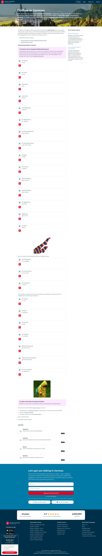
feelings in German (33, 410)
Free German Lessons (36, 537)
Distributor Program (88, 532)
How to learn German (36, 539)
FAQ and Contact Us (62, 524)
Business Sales (86, 528)
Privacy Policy (61, 532)
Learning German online (27, 42)
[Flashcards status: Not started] (20, 431)
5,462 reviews (56, 516)
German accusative (36, 414)
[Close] (17, 535)
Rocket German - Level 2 (37, 528)
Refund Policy (61, 530)
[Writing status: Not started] (20, 449)
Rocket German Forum (36, 536)
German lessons (36, 407)
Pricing (78, 1)
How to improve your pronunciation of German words (33, 40)
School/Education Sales (89, 536)
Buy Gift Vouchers (62, 526)
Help (84, 2)
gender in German (28, 412)
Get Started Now (9, 552)
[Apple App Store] (13, 530)
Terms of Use (61, 534)
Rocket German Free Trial (37, 524)
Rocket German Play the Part (38, 532)
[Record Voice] (20, 65)
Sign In (98, 2)
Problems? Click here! (38, 56)
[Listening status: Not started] (20, 440)
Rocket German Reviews (37, 534)
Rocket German (34, 526)
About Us (91, 2)
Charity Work (86, 530)
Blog (83, 526)
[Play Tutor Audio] (20, 61)
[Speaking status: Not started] (20, 458)
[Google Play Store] (13, 533)
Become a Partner (87, 534)
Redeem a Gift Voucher (63, 528)
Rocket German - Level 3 (37, 530)
